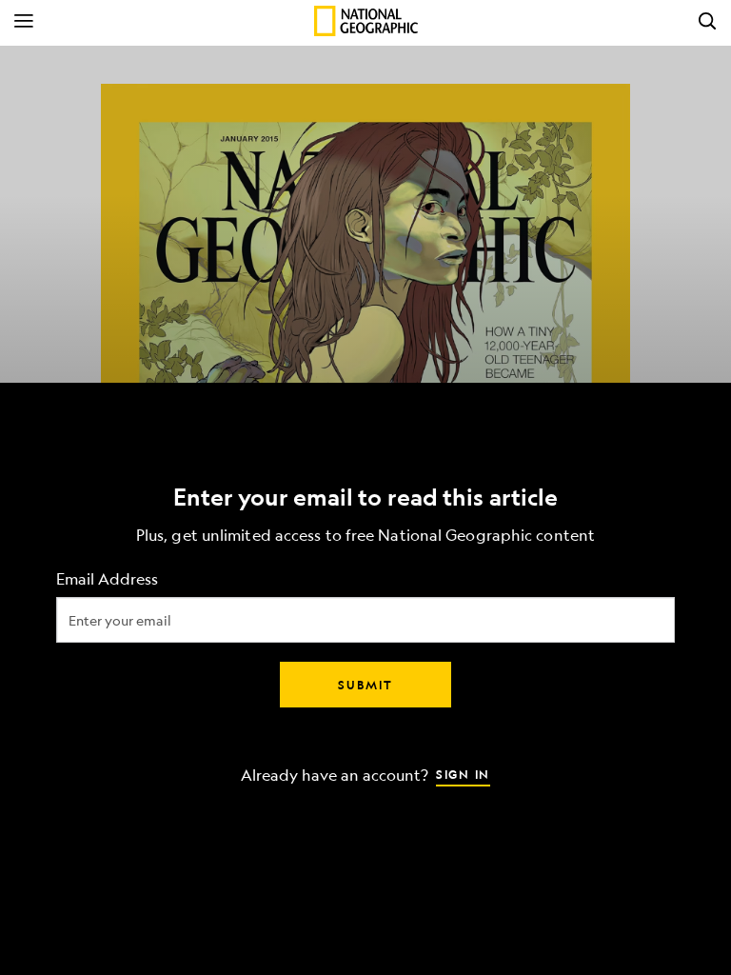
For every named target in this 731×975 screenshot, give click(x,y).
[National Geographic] (366, 21)
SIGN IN (463, 774)
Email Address (107, 579)
